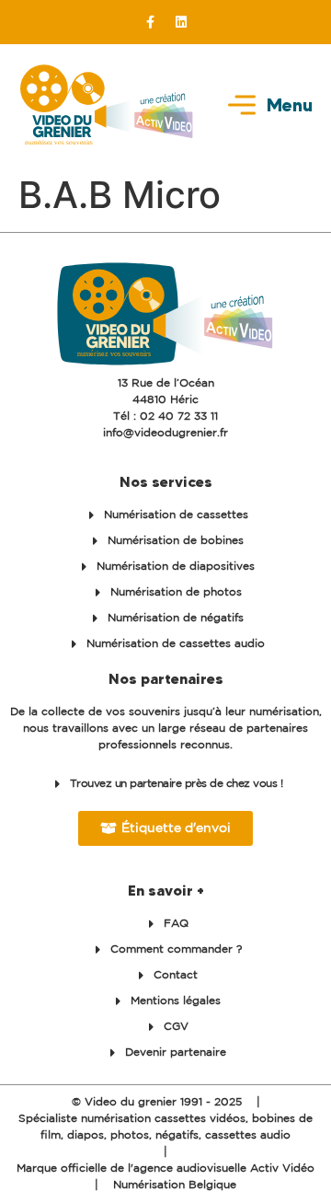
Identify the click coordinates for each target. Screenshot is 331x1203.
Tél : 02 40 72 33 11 (165, 416)
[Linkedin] (181, 22)
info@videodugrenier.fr (165, 433)
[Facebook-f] (151, 22)
